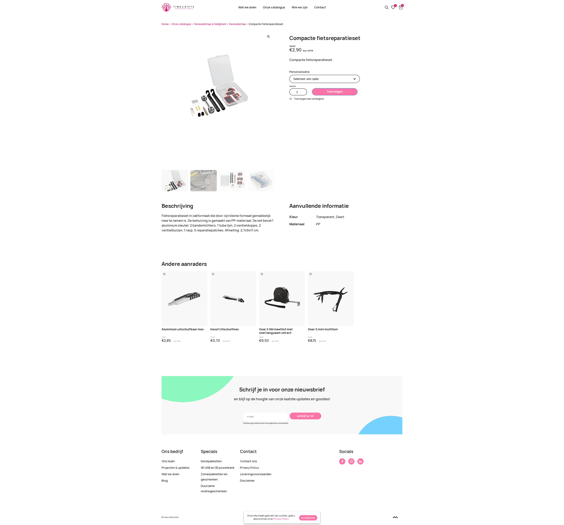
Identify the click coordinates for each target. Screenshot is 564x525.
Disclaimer (247, 481)
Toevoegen (335, 91)
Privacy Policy (249, 468)
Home (165, 24)
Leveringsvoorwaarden (255, 474)
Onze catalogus (274, 7)
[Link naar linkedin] (360, 461)
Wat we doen (247, 7)
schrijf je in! (305, 416)
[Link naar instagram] (351, 461)
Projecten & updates (175, 468)
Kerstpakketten (211, 461)
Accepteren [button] (308, 517)
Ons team (168, 461)
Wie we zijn (300, 7)
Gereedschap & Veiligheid (210, 24)
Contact (320, 7)
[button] (268, 36)
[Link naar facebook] (342, 461)
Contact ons (248, 461)
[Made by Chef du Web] (395, 517)
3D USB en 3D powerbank (217, 468)
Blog (165, 481)
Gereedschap (237, 24)
